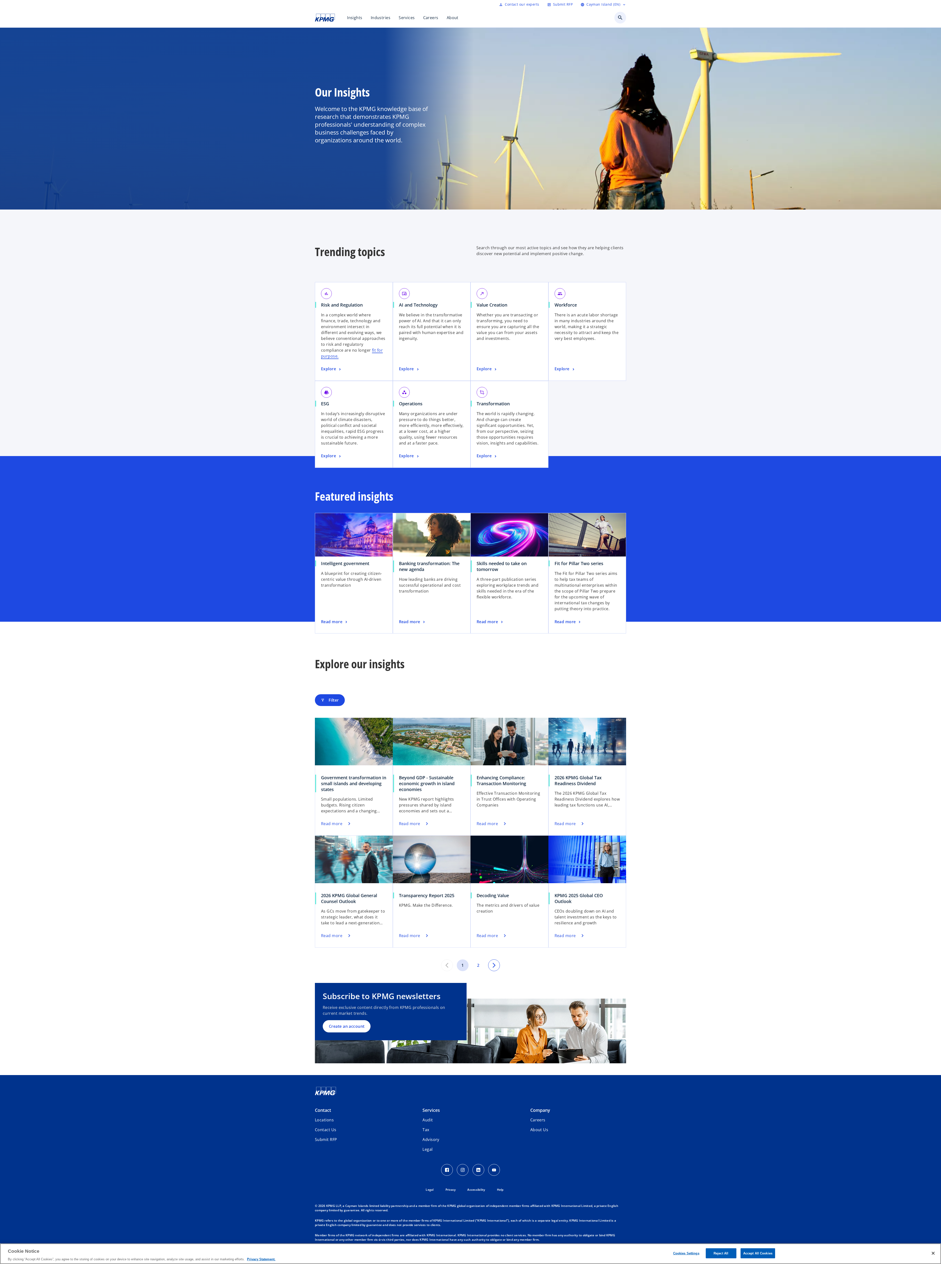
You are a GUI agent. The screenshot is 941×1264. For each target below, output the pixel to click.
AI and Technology (420, 305)
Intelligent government (347, 563)
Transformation (495, 404)
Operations (412, 404)
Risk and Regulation (343, 305)
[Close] (933, 1253)
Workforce (567, 305)
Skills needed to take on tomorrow (502, 566)
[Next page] (494, 965)
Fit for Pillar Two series (581, 563)
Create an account (346, 1026)
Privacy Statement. (261, 1259)
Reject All (721, 1253)
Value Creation (494, 305)
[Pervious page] (447, 965)
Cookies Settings (686, 1253)
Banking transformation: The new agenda (429, 566)
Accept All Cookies (757, 1253)
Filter (330, 700)
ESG (327, 404)
